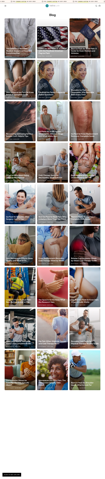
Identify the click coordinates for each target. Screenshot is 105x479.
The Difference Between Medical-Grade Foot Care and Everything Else (19, 50)
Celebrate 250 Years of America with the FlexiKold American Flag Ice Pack (52, 50)
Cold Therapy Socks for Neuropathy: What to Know (50, 176)
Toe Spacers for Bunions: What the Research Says (52, 301)
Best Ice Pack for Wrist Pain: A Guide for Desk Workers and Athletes (84, 50)
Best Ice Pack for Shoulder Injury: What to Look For (82, 384)
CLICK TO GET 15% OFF (12, 474)
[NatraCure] (52, 5)
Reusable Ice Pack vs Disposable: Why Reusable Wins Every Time (82, 92)
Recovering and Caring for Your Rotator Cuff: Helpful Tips (19, 135)
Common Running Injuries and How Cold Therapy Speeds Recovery (52, 424)
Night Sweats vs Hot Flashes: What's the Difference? (83, 467)
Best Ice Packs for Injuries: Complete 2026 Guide (82, 218)
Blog (52, 15)
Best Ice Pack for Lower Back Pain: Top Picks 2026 (51, 467)
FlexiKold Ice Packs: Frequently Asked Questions (52, 93)
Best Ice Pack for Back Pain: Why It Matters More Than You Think (52, 218)
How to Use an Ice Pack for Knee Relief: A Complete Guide (20, 93)
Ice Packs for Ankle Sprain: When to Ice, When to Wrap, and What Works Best (51, 133)
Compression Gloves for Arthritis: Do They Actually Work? (17, 382)
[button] (96, 5)
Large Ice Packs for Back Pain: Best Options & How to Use (18, 301)
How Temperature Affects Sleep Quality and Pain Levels (85, 425)
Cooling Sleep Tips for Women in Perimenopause (19, 467)
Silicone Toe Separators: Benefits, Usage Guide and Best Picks (19, 424)
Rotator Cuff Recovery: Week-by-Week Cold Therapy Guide (84, 259)
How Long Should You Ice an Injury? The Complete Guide (18, 342)
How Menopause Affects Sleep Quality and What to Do (19, 259)
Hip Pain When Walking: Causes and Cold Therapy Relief (52, 342)
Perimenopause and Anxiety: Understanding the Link (83, 176)
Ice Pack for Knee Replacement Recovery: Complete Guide (84, 135)
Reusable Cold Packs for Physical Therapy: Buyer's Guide (85, 342)
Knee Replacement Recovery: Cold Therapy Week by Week (51, 259)
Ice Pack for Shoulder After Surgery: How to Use (17, 218)
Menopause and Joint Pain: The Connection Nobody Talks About (52, 382)
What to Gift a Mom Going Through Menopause (17, 176)
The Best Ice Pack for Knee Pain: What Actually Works (85, 301)
